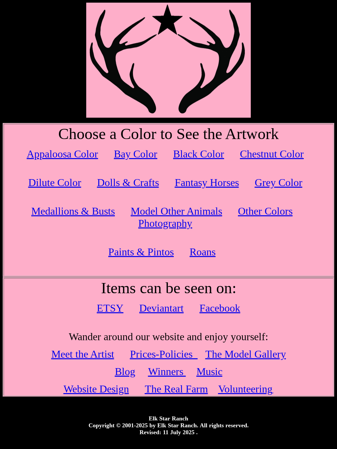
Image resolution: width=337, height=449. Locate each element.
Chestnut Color (272, 154)
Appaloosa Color (62, 154)
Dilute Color (54, 182)
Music (209, 371)
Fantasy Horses (207, 182)
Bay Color (135, 154)
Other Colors (265, 211)
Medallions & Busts (73, 211)
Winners (167, 371)
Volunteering (245, 389)
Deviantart (161, 308)
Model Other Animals (176, 211)
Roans (203, 252)
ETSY (110, 308)
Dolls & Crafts (128, 182)
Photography (165, 223)
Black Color (198, 154)
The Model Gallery (245, 354)
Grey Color (278, 182)
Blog (125, 371)
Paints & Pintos (141, 252)
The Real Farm (176, 389)
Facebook (219, 308)
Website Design (96, 389)
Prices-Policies (164, 354)
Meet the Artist (82, 354)
